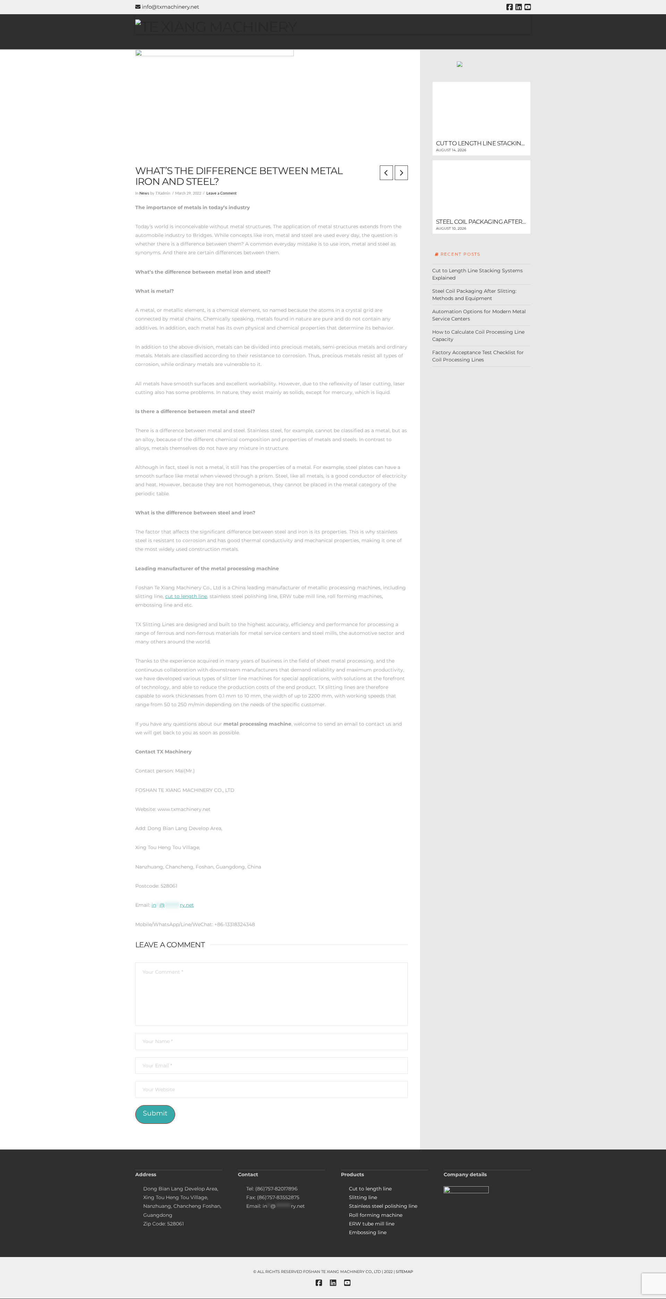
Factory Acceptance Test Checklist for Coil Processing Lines (478, 356)
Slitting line (363, 1197)
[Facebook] (509, 7)
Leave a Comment (221, 193)
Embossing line (367, 1232)
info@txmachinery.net (169, 6)
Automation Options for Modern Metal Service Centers (479, 315)
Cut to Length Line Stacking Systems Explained (477, 274)
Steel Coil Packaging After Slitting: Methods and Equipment (474, 294)
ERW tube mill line (371, 1224)
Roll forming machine (375, 1215)
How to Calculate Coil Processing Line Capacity (478, 335)
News (144, 193)
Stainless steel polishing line (383, 1206)
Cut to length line (370, 1189)
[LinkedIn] (518, 7)
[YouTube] (527, 7)
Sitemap (404, 1271)
